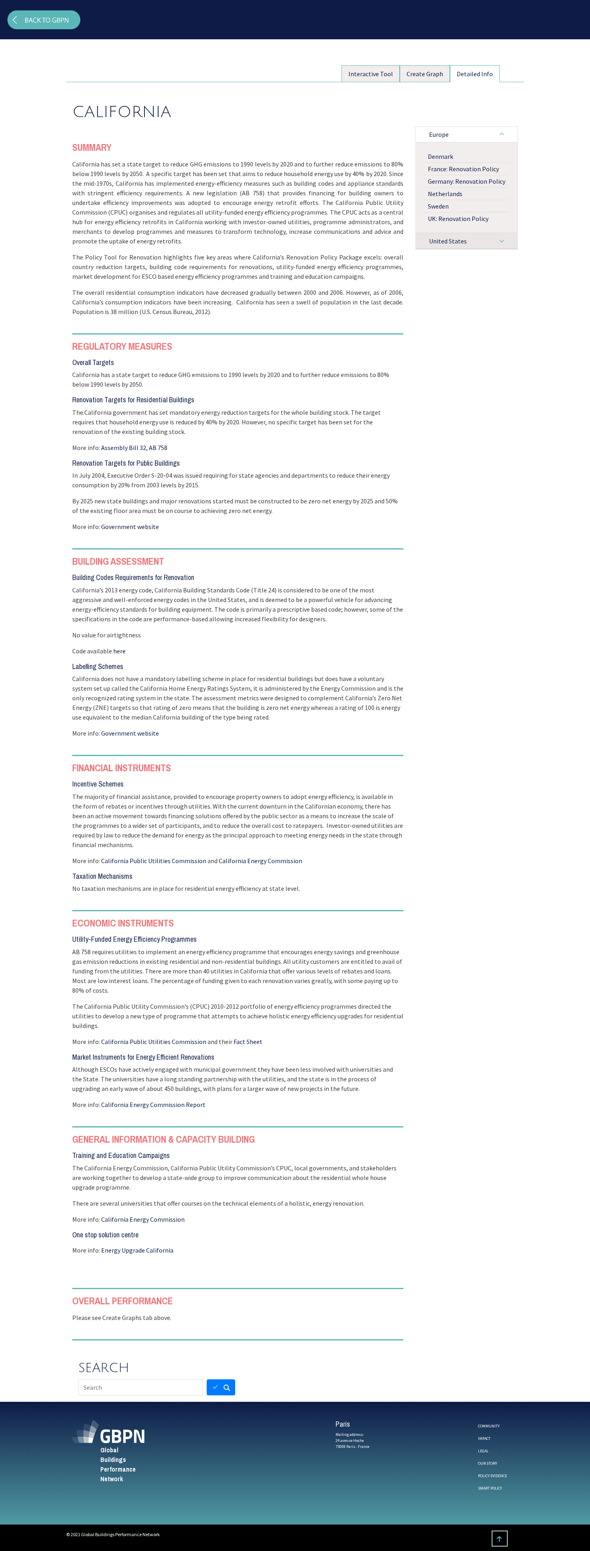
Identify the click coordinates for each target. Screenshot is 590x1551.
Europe (439, 134)
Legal (483, 1451)
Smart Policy (490, 1488)
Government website (130, 527)
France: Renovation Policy (463, 169)
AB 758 (158, 448)
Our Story (487, 1463)
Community (489, 1426)
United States (448, 241)
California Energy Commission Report (153, 1105)
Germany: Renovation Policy (466, 181)
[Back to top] (500, 1539)
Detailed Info (475, 74)
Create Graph (425, 74)
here (119, 651)
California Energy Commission (260, 861)
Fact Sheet (248, 1042)
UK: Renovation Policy (458, 219)
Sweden (438, 206)
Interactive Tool (370, 74)
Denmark (440, 156)
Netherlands (445, 194)
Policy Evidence (492, 1475)
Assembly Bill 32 (123, 448)
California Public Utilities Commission (153, 861)
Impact (484, 1438)
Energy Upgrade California (137, 1250)
